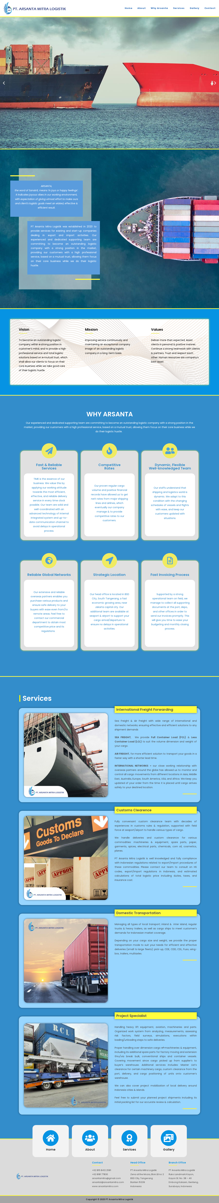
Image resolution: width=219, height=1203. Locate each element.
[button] (4, 83)
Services (129, 1149)
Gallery (169, 1149)
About (90, 1149)
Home (50, 1149)
